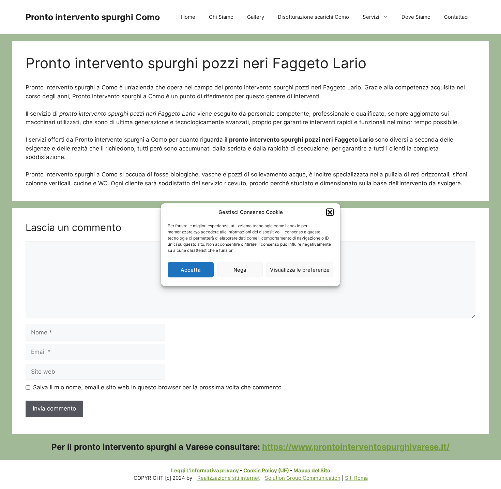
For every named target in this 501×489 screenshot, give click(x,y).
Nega (239, 269)
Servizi (371, 17)
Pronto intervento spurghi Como (93, 17)
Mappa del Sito (311, 470)
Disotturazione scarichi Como (313, 17)
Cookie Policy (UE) (266, 470)
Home (188, 17)
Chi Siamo (221, 17)
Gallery (255, 17)
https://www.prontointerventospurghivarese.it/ (356, 447)
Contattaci (456, 17)
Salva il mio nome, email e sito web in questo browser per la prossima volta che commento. (158, 387)
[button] (330, 212)
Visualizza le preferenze (300, 269)
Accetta (191, 269)
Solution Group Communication (302, 478)
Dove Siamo (415, 17)
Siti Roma (356, 478)
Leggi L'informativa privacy (205, 470)
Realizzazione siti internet (228, 478)
